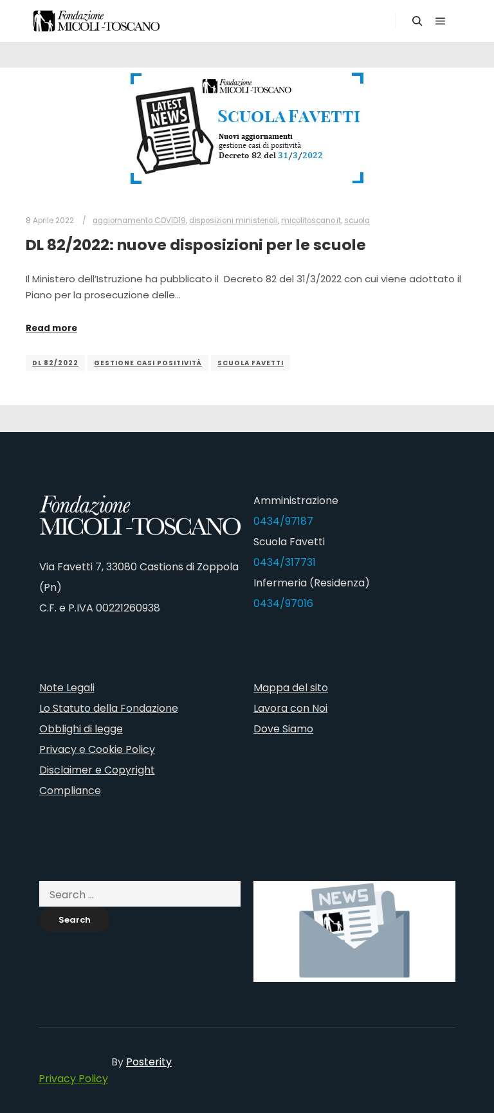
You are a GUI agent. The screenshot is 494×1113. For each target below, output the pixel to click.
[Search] (417, 21)
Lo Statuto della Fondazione (108, 708)
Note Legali (67, 687)
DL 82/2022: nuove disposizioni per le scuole (196, 244)
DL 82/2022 (55, 363)
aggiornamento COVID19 (139, 220)
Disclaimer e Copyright (97, 770)
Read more (51, 328)
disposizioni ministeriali (233, 220)
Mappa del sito (290, 687)
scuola (357, 220)
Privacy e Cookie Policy (97, 749)
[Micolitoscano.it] (96, 21)
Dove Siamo (283, 728)
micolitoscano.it (311, 220)
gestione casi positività (148, 363)
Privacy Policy (73, 1078)
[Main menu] (440, 21)
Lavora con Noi (290, 708)
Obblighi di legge (81, 728)
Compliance (70, 790)
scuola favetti (250, 363)
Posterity (149, 1061)
